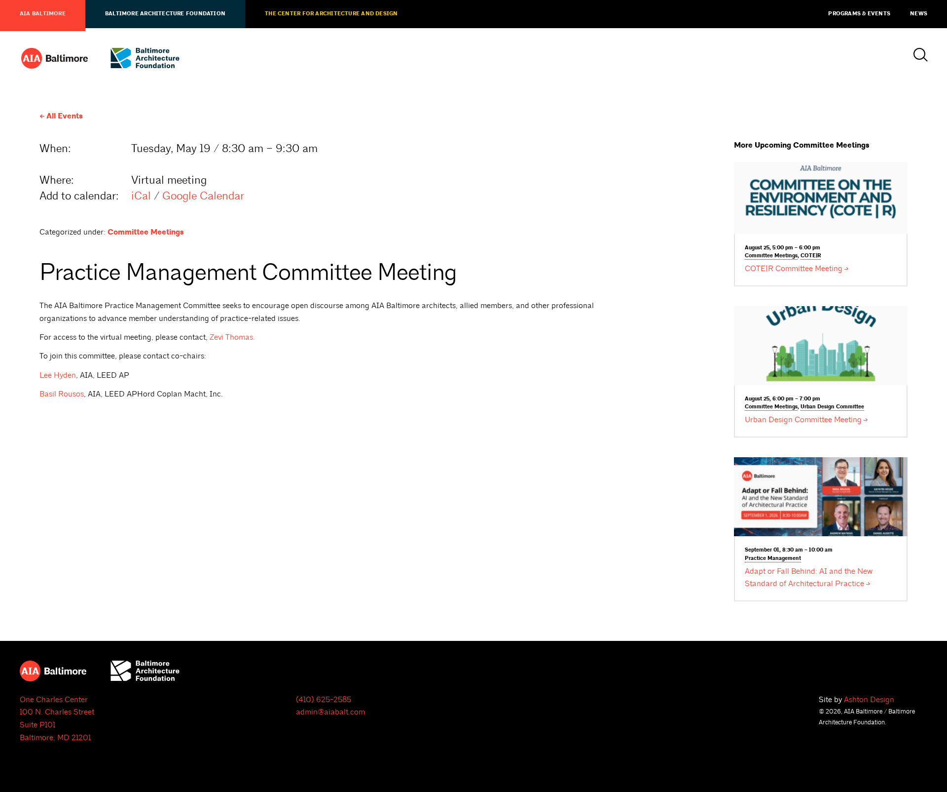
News (918, 13)
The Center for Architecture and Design (331, 13)
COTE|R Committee (793, 269)
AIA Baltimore (43, 13)
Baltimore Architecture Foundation (165, 13)
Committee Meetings (146, 232)
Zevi (232, 337)
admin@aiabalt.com (330, 712)
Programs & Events (859, 13)
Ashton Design (869, 700)
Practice (773, 558)
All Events (64, 116)
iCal (141, 196)
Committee (771, 255)
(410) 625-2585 (323, 700)
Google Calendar (203, 196)
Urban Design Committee (803, 420)
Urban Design (832, 406)
